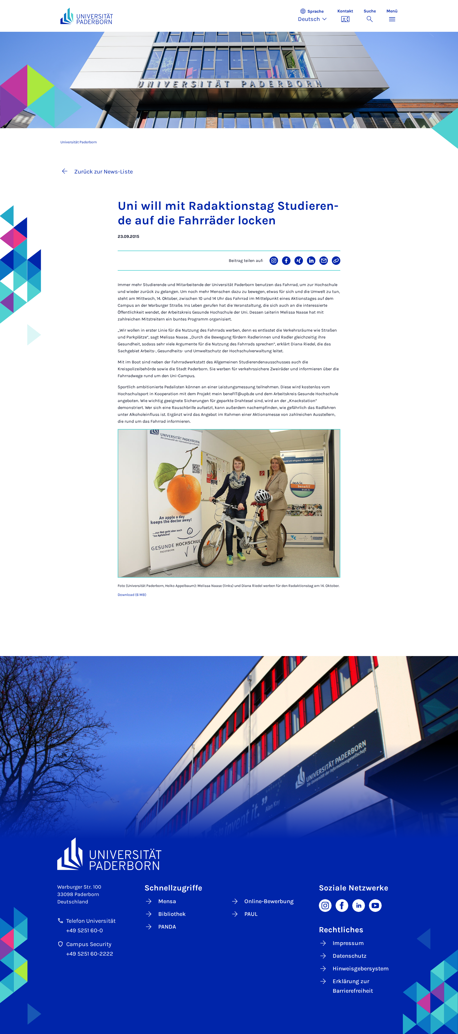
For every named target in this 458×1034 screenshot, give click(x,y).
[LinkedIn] (358, 905)
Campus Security (88, 944)
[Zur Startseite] (86, 15)
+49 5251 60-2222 (89, 953)
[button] (315, 16)
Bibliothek (172, 914)
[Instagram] (325, 905)
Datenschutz (350, 955)
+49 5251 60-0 (84, 930)
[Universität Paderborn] (229, 853)
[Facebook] (342, 905)
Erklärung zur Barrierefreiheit (353, 986)
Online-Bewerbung (269, 901)
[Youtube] (375, 905)
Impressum (348, 943)
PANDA (167, 926)
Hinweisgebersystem (361, 968)
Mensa (167, 901)
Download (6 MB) (132, 594)
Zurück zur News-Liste (103, 171)
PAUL (251, 914)
